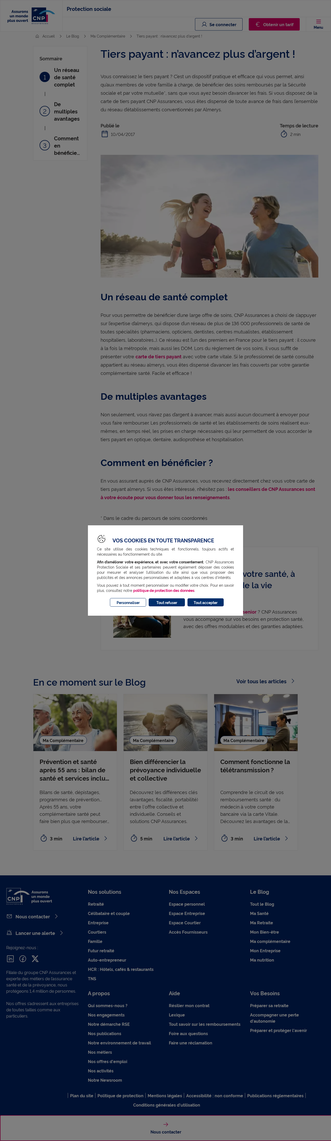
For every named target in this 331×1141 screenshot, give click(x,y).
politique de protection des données (163, 590)
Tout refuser (166, 602)
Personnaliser (128, 602)
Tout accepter (205, 602)
